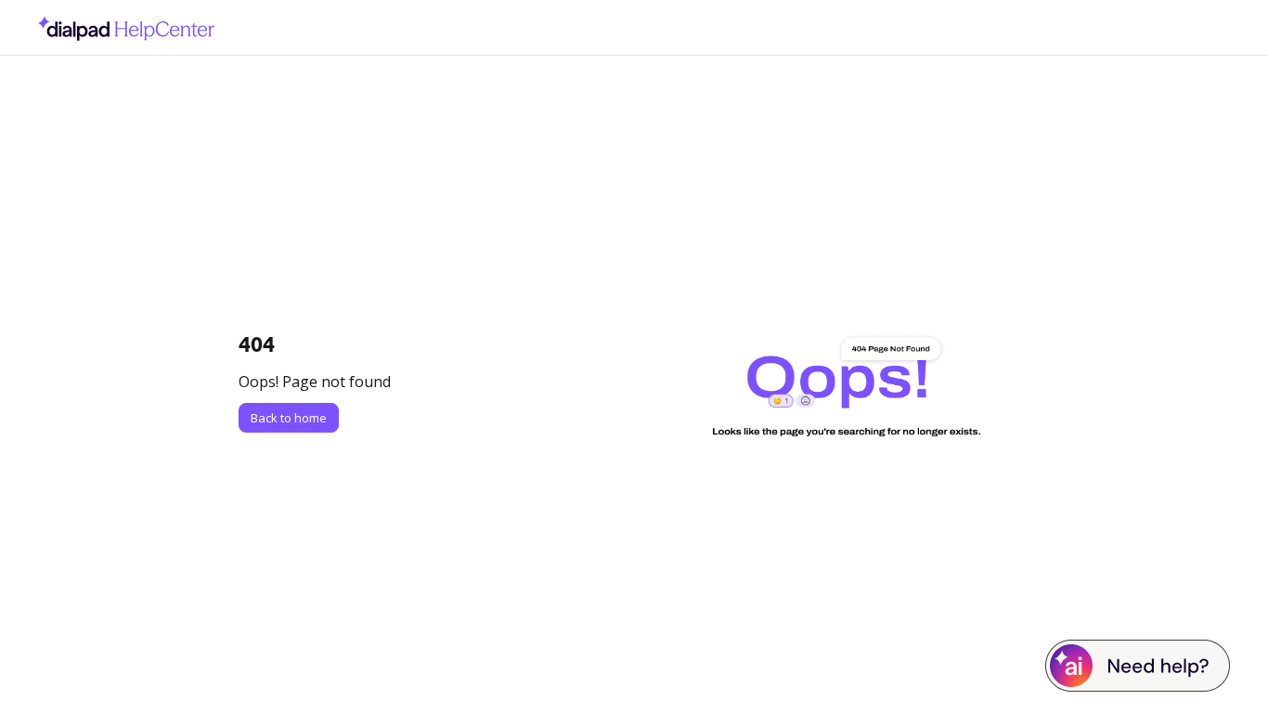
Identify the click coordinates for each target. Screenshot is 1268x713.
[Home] (121, 28)
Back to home (289, 417)
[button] (1226, 666)
